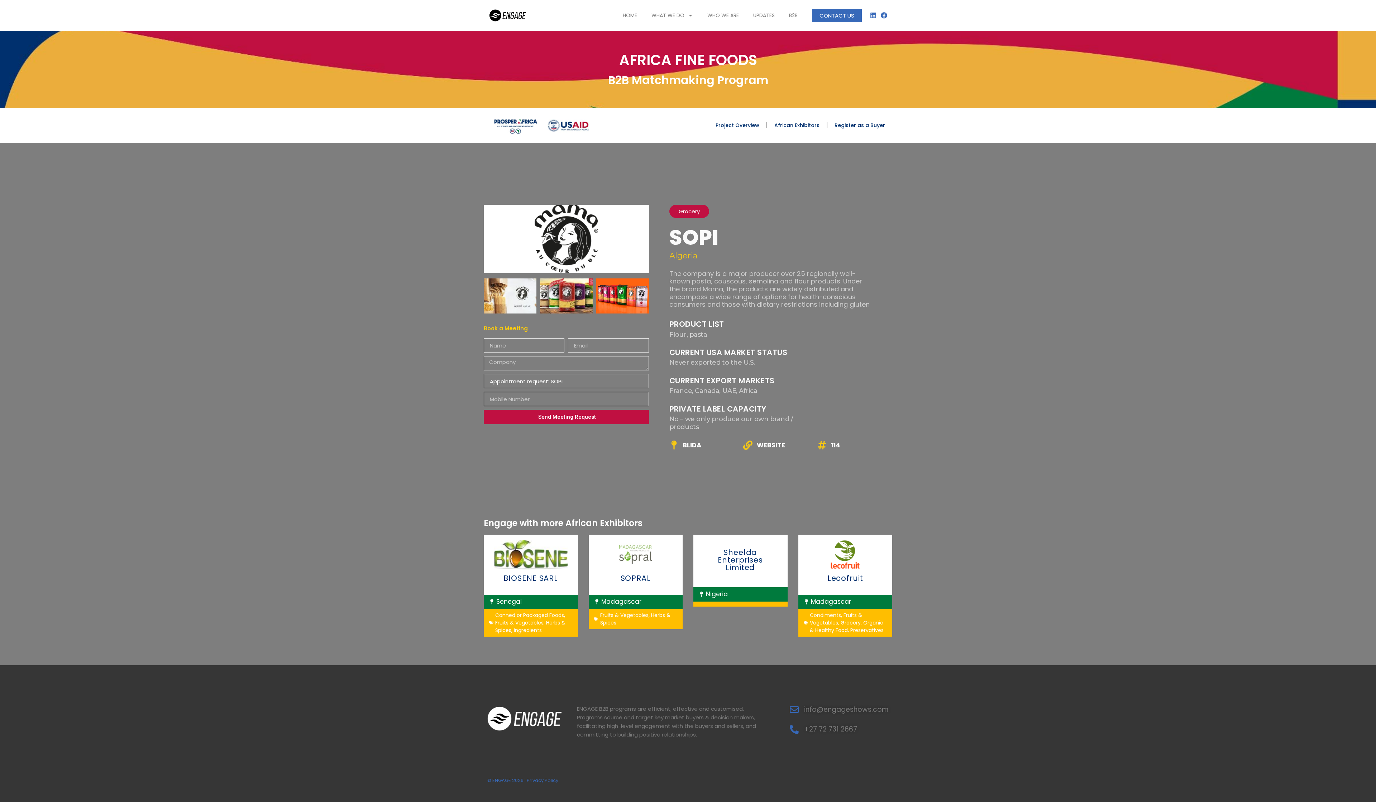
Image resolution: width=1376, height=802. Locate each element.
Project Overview (737, 125)
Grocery (689, 211)
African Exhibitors (797, 125)
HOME (630, 15)
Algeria (683, 256)
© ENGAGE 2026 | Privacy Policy (522, 780)
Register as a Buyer (860, 125)
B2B (793, 15)
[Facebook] (884, 15)
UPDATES (764, 15)
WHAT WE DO (667, 15)
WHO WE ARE (723, 15)
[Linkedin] (873, 15)
